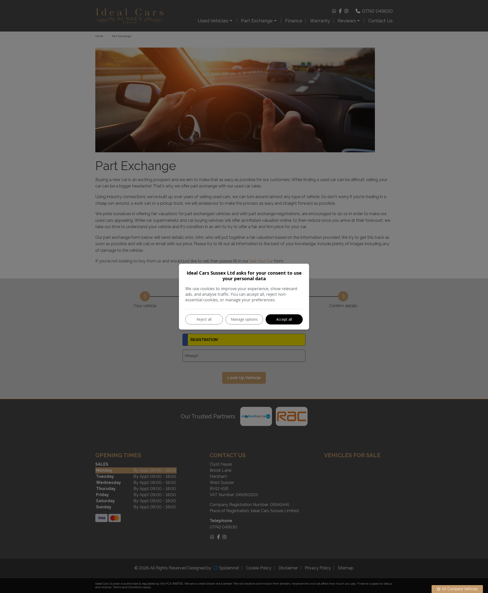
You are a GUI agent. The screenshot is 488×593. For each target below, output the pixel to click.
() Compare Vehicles (459, 589)
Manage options (244, 319)
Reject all (203, 319)
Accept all (284, 319)
